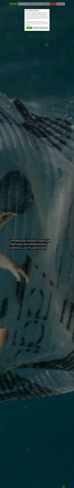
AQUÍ (29, 19)
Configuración (43, 27)
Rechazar (36, 27)
